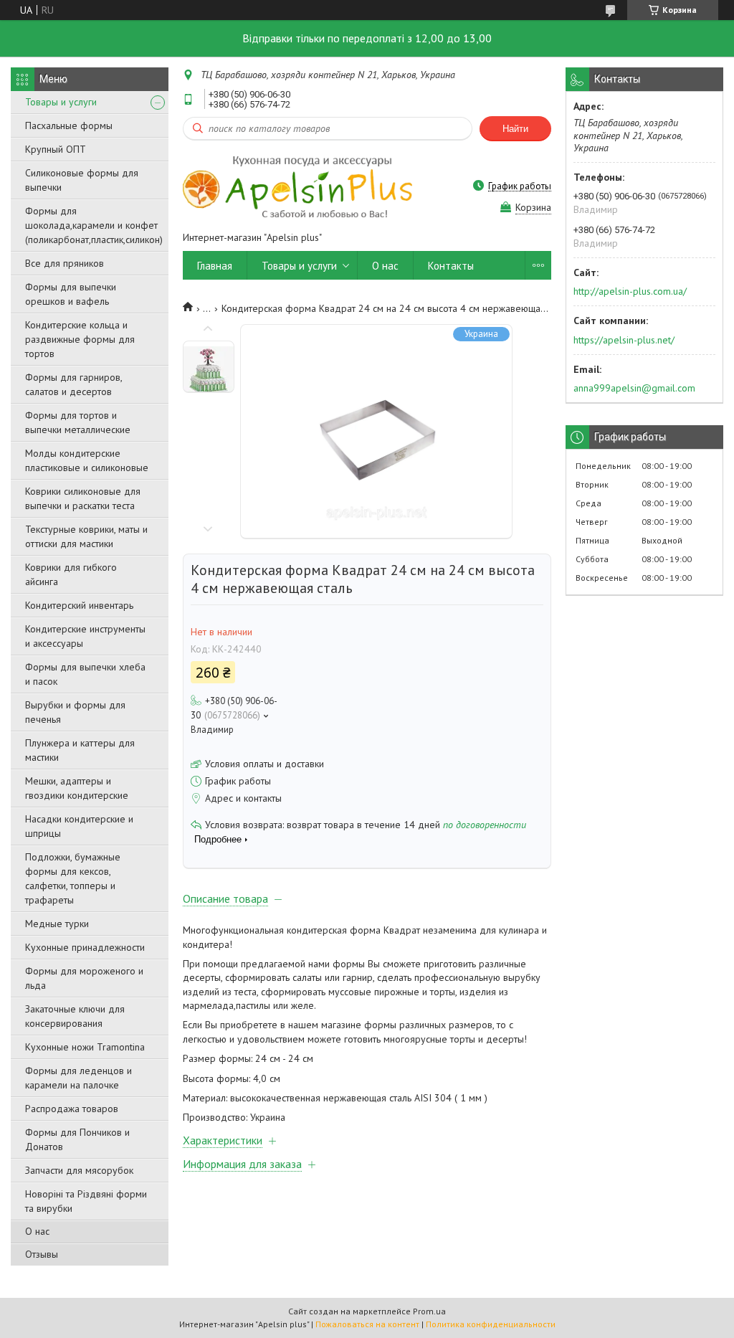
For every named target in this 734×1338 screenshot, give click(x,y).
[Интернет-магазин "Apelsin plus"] (297, 186)
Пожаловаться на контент (367, 1324)
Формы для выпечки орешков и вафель (70, 294)
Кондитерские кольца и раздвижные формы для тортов (80, 339)
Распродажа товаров (71, 1108)
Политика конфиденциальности (491, 1324)
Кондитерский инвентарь (79, 605)
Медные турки (57, 923)
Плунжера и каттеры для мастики (80, 750)
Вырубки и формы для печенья (75, 712)
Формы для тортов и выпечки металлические (77, 422)
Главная (214, 265)
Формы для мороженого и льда (84, 978)
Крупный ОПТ (55, 149)
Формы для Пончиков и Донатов (77, 1139)
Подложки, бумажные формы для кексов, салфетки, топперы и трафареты (72, 878)
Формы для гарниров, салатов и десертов (73, 384)
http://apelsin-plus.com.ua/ (630, 291)
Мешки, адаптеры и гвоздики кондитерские (76, 788)
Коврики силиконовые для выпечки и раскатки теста (82, 498)
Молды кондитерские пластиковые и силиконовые (86, 460)
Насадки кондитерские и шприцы (79, 826)
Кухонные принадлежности (85, 947)
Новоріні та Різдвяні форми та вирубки (86, 1201)
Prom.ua (429, 1311)
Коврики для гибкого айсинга (71, 574)
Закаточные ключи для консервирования (75, 1016)
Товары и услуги (61, 101)
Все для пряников (64, 263)
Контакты (451, 265)
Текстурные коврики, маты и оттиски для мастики (86, 536)
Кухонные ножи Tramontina (85, 1046)
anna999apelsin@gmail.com (634, 387)
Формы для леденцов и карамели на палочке (78, 1077)
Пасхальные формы (69, 125)
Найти (515, 128)
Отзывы (41, 1254)
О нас (37, 1231)
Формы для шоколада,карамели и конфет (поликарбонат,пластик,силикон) (94, 225)
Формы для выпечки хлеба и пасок (85, 674)
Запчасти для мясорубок (79, 1170)
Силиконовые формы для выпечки (81, 180)
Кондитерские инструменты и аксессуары (85, 636)
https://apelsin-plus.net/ (624, 339)
